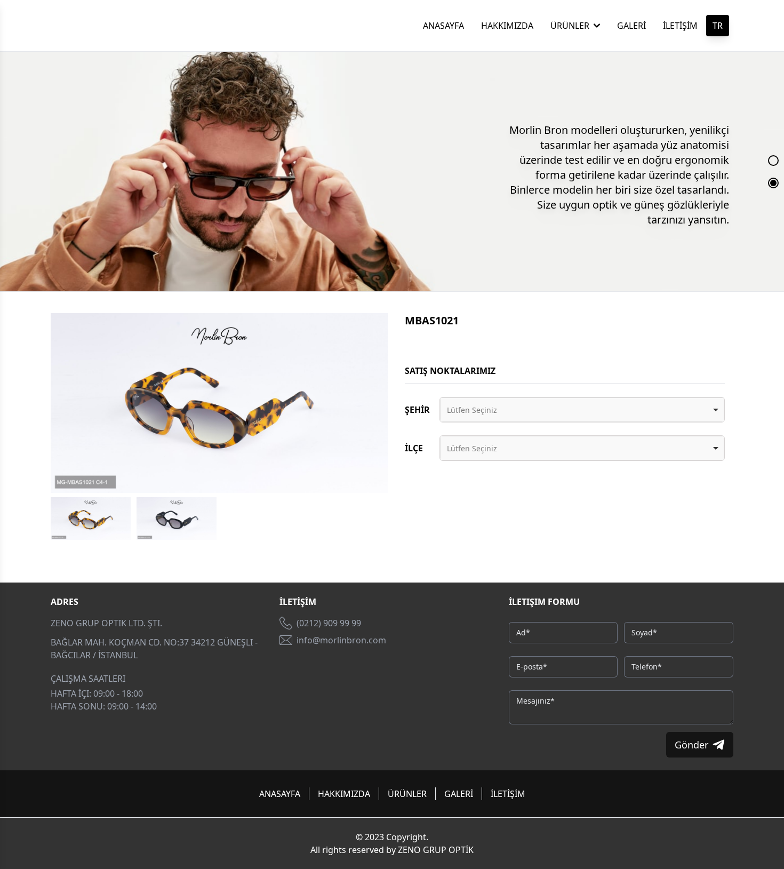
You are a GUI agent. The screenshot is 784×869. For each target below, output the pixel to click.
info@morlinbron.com (341, 640)
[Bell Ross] (110, 26)
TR (718, 25)
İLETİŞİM (680, 25)
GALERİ (631, 25)
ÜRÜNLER (569, 25)
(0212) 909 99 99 (329, 623)
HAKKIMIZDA (507, 25)
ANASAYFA (443, 25)
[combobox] (582, 409)
